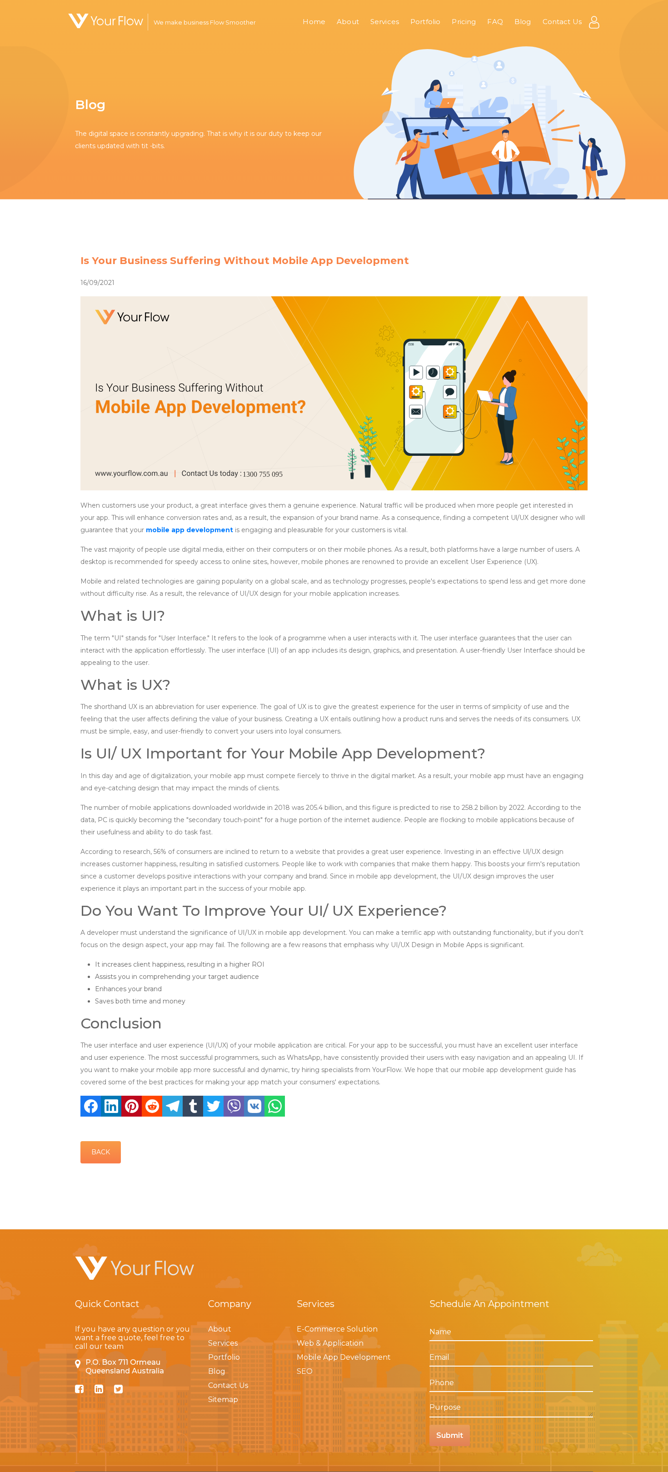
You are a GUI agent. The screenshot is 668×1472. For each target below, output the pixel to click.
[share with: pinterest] (131, 1106)
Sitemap (223, 1399)
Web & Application (330, 1343)
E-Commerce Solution (337, 1329)
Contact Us (562, 21)
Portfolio (425, 21)
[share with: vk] (254, 1106)
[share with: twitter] (213, 1106)
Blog (522, 21)
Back (100, 1152)
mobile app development (189, 530)
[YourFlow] (105, 21)
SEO (305, 1371)
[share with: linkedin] (111, 1106)
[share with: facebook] (90, 1106)
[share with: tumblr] (193, 1106)
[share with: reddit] (152, 1106)
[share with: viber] (234, 1106)
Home (314, 21)
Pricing (464, 21)
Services (384, 21)
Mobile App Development (344, 1357)
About (348, 21)
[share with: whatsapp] (274, 1106)
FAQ (495, 21)
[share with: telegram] (172, 1106)
